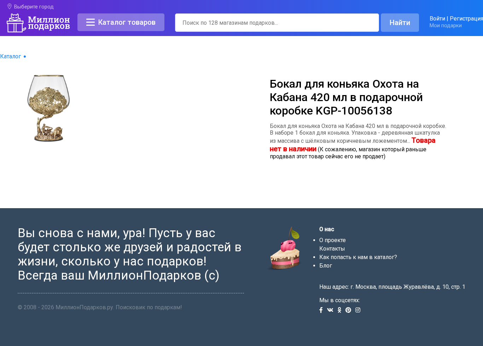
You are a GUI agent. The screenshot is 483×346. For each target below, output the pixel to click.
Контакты (332, 248)
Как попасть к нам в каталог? (358, 257)
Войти (437, 18)
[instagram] (359, 310)
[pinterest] (350, 310)
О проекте (332, 240)
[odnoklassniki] (341, 310)
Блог (325, 265)
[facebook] (323, 310)
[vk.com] (332, 310)
